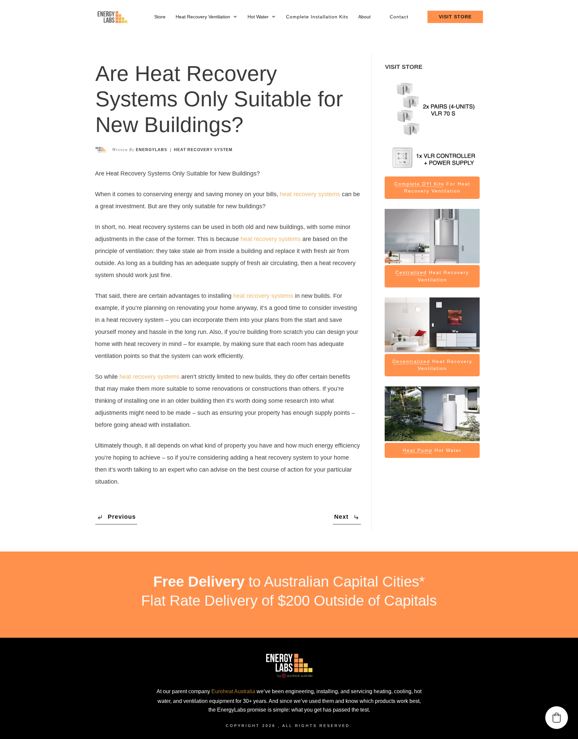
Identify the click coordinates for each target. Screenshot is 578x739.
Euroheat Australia (233, 691)
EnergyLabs (151, 149)
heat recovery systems (310, 194)
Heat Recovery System (203, 149)
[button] (556, 717)
